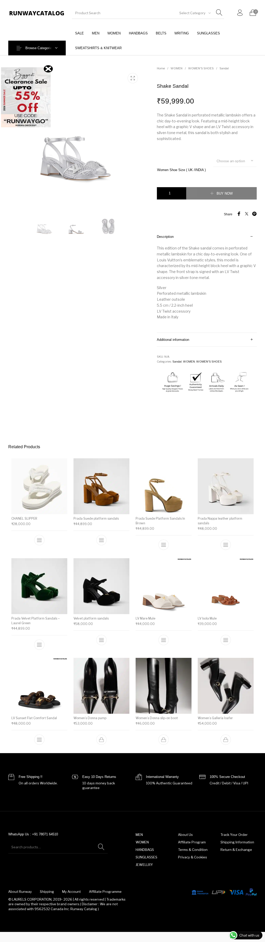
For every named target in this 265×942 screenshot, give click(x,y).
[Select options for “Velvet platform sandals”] (101, 640)
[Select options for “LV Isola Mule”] (225, 640)
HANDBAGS (145, 850)
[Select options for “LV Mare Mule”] (163, 640)
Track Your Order (234, 835)
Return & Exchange (236, 850)
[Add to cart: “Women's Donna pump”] (101, 739)
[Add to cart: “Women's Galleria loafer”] (225, 739)
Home (161, 68)
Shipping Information (237, 842)
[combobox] (194, 13)
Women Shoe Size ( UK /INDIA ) (181, 170)
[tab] (207, 281)
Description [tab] (165, 237)
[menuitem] (79, 33)
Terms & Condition (193, 850)
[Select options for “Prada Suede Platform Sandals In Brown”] (163, 545)
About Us (185, 835)
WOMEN (176, 68)
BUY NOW (225, 193)
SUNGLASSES (146, 857)
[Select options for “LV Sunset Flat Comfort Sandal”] (39, 739)
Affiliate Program (192, 842)
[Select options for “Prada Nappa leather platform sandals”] (225, 545)
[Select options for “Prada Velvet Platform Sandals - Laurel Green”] (39, 644)
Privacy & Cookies (192, 857)
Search (101, 847)
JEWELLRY (144, 865)
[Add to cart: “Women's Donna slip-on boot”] (163, 739)
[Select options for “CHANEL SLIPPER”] (39, 540)
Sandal (224, 68)
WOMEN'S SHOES (201, 68)
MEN (139, 835)
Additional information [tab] (173, 340)
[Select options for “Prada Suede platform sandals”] (101, 540)
